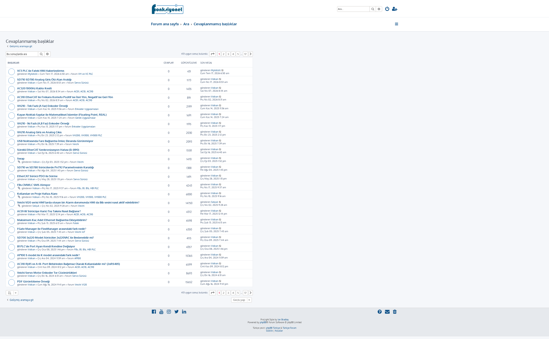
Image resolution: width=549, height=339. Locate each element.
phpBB (263, 322)
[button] (212, 54)
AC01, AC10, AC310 (83, 91)
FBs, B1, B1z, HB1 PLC (88, 188)
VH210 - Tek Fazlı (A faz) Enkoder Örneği (42, 106)
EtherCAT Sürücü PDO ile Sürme (37, 176)
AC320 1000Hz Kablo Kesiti (34, 88)
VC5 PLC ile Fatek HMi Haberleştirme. (41, 70)
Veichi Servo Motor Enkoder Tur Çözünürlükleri (47, 272)
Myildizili (33, 73)
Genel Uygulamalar (85, 117)
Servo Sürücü (81, 82)
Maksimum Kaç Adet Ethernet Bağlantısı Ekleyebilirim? (52, 220)
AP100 (77, 258)
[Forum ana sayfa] (167, 8)
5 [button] (238, 54)
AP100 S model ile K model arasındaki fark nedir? (48, 255)
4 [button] (233, 54)
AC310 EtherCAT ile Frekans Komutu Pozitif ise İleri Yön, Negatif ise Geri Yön (65, 97)
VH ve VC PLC (85, 73)
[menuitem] (387, 9)
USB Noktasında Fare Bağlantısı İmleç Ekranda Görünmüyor (55, 141)
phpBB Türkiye (273, 328)
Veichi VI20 (81, 284)
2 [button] (223, 54)
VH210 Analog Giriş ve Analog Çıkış (39, 132)
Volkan (31, 82)
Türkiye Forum (289, 328)
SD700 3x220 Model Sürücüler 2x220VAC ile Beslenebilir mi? (55, 237)
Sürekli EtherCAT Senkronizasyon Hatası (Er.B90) (48, 149)
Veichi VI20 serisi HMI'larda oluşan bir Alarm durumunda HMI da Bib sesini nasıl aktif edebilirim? (78, 202)
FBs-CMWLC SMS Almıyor (33, 185)
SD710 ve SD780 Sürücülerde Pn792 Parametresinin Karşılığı (55, 167)
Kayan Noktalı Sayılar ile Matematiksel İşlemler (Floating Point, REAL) (62, 114)
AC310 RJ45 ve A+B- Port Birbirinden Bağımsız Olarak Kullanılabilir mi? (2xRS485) (68, 264)
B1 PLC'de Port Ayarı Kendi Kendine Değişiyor (46, 246)
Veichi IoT (80, 231)
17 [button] (245, 54)
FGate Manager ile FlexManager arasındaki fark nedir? (51, 228)
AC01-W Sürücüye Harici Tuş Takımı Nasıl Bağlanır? (49, 211)
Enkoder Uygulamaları (86, 109)
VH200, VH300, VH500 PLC (87, 135)
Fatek (76, 223)
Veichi (75, 144)
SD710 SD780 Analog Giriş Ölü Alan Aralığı (44, 79)
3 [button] (228, 54)
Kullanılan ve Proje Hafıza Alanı (37, 193)
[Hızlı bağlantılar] (397, 24)
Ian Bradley (283, 319)
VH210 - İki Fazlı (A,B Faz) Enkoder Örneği (43, 123)
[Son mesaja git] (222, 70)
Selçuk (35, 205)
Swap (20, 158)
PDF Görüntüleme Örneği (33, 281)
